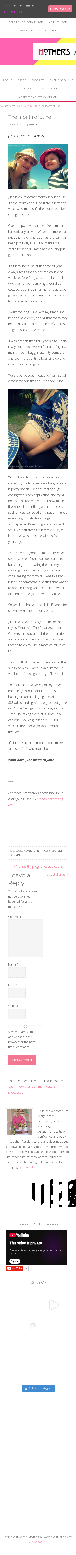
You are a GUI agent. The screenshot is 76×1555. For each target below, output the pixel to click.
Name (13, 964)
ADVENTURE (31, 850)
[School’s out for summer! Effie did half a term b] (54, 1367)
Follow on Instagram (40, 1388)
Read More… (31, 1167)
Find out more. (14, 12)
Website (13, 1006)
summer (15, 855)
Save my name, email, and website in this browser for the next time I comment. (22, 1039)
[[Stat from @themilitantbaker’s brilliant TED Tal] (22, 1336)
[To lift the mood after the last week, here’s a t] (54, 1305)
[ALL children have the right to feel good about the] (22, 1305)
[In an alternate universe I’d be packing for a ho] (54, 1336)
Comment (14, 917)
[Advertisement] (38, 1477)
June (60, 850)
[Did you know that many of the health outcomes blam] (22, 1367)
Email (12, 985)
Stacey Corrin (38, 1541)
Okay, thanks (60, 9)
